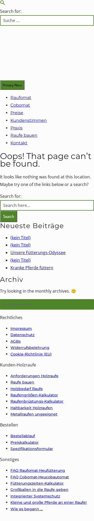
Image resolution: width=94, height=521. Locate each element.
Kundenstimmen (28, 120)
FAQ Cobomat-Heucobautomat (39, 477)
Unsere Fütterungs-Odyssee (38, 252)
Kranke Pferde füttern (31, 268)
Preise (16, 112)
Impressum (21, 328)
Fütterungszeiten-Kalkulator (37, 483)
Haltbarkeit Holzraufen (31, 407)
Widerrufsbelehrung (29, 347)
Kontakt (18, 142)
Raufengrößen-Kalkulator (34, 395)
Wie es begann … (26, 509)
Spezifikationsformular (31, 448)
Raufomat (20, 97)
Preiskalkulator (24, 442)
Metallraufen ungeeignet (33, 414)
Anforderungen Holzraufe (34, 376)
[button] (2, 4)
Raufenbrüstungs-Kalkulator (36, 401)
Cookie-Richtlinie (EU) (31, 354)
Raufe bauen (23, 135)
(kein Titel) (20, 237)
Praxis (16, 127)
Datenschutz (22, 334)
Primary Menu (12, 85)
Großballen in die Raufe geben (39, 489)
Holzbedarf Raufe (26, 388)
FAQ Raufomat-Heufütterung (37, 470)
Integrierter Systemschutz (35, 496)
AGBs (15, 341)
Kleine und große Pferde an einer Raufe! (48, 502)
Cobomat (20, 105)
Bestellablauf (22, 436)
